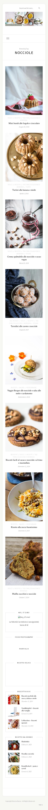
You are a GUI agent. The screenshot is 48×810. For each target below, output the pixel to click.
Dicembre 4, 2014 (24, 531)
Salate (21, 387)
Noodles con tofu (27, 754)
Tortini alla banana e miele (24, 190)
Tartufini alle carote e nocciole (24, 326)
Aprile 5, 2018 (24, 193)
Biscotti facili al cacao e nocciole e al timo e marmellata (24, 461)
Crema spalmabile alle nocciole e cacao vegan (24, 258)
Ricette (18, 118)
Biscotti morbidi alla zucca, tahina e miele (29, 697)
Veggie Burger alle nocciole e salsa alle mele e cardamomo (24, 392)
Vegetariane (31, 387)
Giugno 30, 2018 (24, 127)
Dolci (10, 118)
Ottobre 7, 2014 (24, 597)
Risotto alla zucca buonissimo (24, 527)
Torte (28, 187)
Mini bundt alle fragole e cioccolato (24, 123)
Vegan (28, 254)
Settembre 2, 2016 (24, 397)
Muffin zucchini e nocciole (24, 593)
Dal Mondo (14, 321)
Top (40, 805)
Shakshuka (25, 741)
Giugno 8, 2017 (24, 330)
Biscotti (14, 455)
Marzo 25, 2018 (24, 263)
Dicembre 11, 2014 (24, 466)
